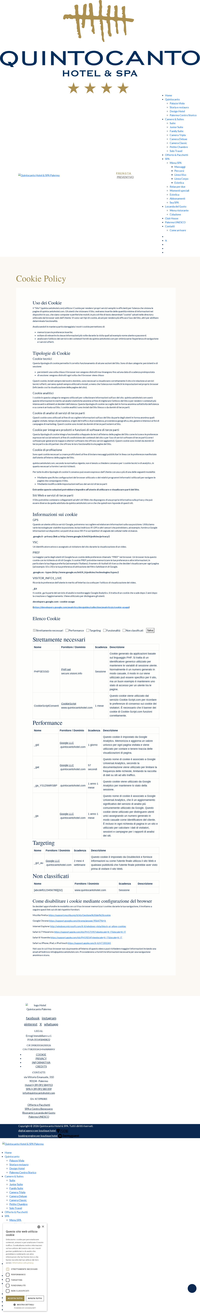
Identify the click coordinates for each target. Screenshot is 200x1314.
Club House (171, 218)
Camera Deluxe (178, 139)
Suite (173, 123)
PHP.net (66, 669)
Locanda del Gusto (175, 206)
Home (168, 95)
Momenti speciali (179, 190)
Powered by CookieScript (25, 1308)
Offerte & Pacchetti (176, 154)
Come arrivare (178, 230)
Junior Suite (176, 127)
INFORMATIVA (41, 1062)
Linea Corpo (181, 178)
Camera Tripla (178, 135)
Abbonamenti (177, 198)
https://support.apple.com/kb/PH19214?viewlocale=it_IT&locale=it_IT (86, 937)
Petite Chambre (179, 147)
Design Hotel (177, 111)
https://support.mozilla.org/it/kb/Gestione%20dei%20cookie (80, 915)
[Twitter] (166, 240)
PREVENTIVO (125, 177)
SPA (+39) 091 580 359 (39, 1089)
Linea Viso (180, 174)
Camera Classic (178, 143)
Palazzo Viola (177, 103)
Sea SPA (174, 202)
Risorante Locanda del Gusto (38, 1112)
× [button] (43, 1227)
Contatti (170, 226)
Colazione (175, 214)
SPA (167, 158)
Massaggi (179, 166)
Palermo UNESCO (175, 222)
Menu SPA (176, 162)
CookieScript (68, 703)
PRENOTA (123, 173)
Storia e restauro (179, 107)
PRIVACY (41, 1058)
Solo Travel (176, 150)
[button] (25, 1304)
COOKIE (41, 1054)
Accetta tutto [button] (15, 1298)
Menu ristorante (179, 210)
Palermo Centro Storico (183, 115)
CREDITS (41, 1066)
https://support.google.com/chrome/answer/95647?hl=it (77, 920)
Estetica (179, 182)
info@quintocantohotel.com (39, 1093)
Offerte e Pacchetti (39, 1104)
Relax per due (177, 186)
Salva (150, 630)
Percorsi (179, 170)
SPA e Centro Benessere (39, 1108)
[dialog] (25, 1267)
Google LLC (67, 742)
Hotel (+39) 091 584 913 (39, 1085)
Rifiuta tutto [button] (35, 1298)
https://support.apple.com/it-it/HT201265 (89, 943)
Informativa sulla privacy (23, 1263)
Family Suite (176, 131)
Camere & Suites (174, 119)
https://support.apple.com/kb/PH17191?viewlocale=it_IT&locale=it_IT (90, 931)
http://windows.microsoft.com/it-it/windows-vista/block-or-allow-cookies (88, 926)
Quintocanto (172, 99)
